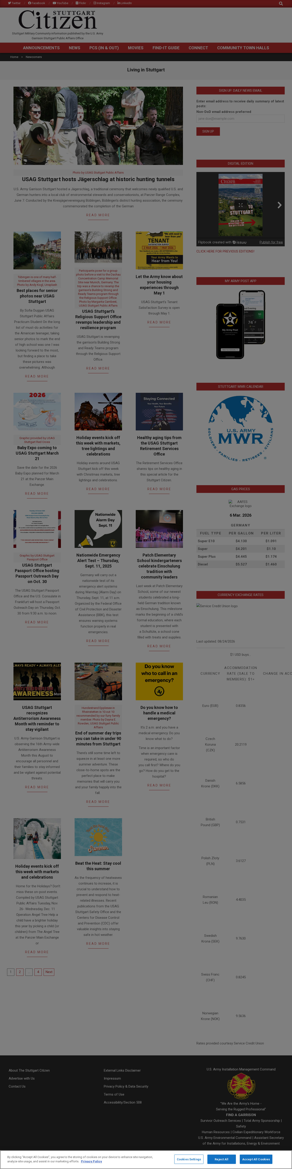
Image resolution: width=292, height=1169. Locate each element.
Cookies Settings (189, 1159)
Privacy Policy (91, 1161)
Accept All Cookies (256, 1159)
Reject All (221, 1159)
